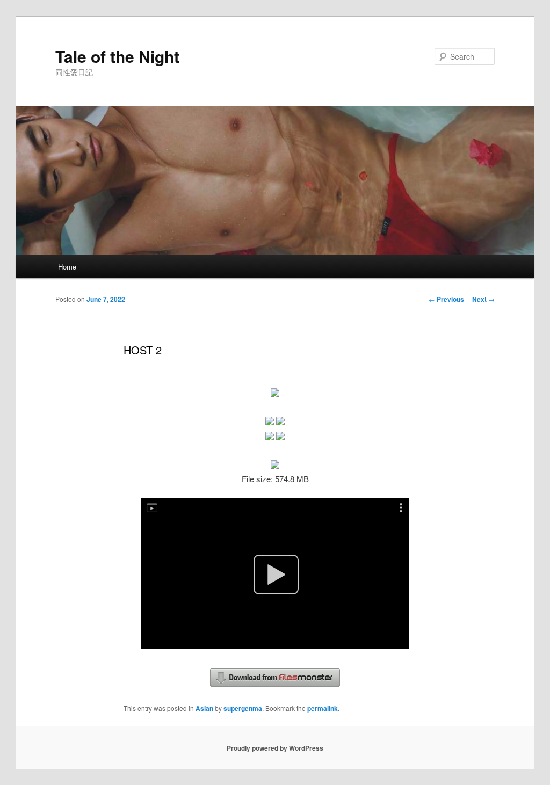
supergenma (242, 708)
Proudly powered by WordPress (275, 748)
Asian (204, 708)
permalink (322, 708)
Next (483, 299)
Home (67, 266)
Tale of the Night (117, 56)
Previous (446, 299)
